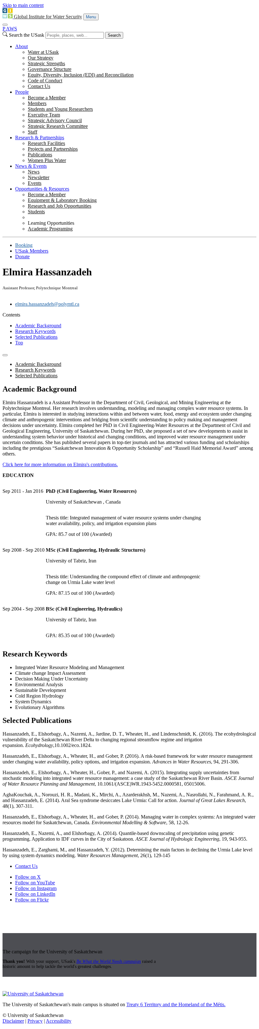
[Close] (5, 25)
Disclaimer (13, 1021)
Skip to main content (23, 5)
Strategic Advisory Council (55, 120)
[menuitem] (135, 66)
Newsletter (38, 177)
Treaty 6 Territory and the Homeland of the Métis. (176, 1004)
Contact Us (39, 86)
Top (19, 342)
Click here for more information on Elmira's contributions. (60, 464)
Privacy (35, 1021)
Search (114, 35)
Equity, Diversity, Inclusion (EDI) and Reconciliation (81, 75)
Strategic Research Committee (58, 126)
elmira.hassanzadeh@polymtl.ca (47, 304)
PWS (10, 28)
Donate (22, 256)
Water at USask (43, 52)
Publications (40, 154)
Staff (32, 132)
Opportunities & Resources (42, 188)
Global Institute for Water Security (48, 16)
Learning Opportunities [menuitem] (51, 223)
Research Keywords (35, 331)
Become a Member (47, 97)
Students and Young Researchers (60, 109)
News (33, 171)
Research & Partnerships (39, 137)
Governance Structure (49, 69)
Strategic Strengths (46, 63)
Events (34, 183)
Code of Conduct (45, 80)
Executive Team (44, 114)
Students (36, 211)
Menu (91, 17)
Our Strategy (40, 57)
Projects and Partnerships (53, 149)
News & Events (31, 166)
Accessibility (58, 1021)
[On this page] (5, 355)
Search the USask (26, 35)
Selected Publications (36, 337)
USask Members (31, 251)
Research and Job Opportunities (59, 206)
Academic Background (38, 325)
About (21, 46)
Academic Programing (50, 228)
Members (37, 103)
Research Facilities (46, 143)
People (22, 92)
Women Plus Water (47, 160)
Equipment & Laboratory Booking (62, 200)
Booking (24, 245)
